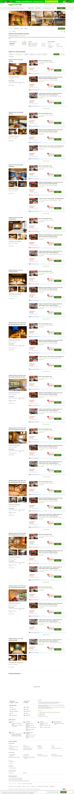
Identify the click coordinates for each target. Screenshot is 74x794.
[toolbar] (35, 8)
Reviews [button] (21, 28)
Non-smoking (44, 54)
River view (38, 54)
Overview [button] (11, 28)
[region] (37, 792)
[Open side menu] (64, 4)
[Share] (64, 31)
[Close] (72, 792)
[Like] (62, 31)
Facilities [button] (25, 28)
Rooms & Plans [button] (16, 28)
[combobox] (18, 8)
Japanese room (32, 54)
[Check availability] (63, 70)
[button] (13, 5)
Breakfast (26, 54)
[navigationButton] (42, 737)
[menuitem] (48, 4)
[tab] (56, 54)
